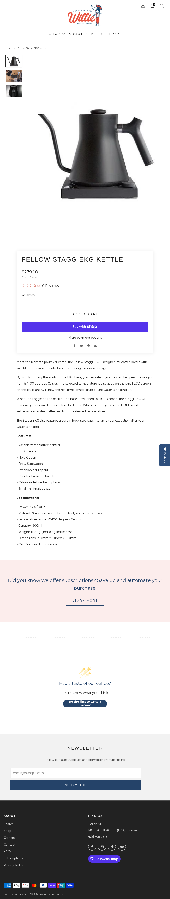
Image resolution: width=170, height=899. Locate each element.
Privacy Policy (14, 865)
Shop (55, 34)
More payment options (85, 337)
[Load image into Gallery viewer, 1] (13, 61)
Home (7, 48)
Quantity (28, 295)
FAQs (8, 851)
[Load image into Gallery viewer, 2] (13, 76)
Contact (9, 844)
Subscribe (76, 785)
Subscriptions (13, 858)
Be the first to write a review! (85, 703)
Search (9, 824)
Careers (9, 838)
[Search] (162, 6)
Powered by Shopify (15, 894)
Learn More (85, 601)
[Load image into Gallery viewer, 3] (13, 91)
